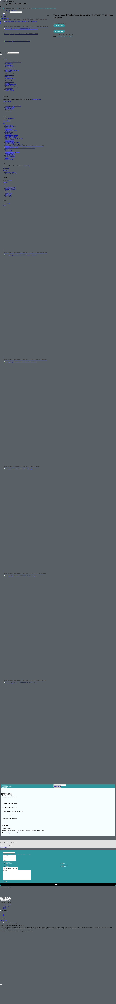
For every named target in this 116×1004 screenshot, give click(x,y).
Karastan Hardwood (9, 75)
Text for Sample (57, 786)
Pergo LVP (7, 148)
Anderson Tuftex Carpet (10, 187)
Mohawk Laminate (9, 108)
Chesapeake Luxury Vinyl (11, 130)
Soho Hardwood (8, 89)
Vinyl (4, 123)
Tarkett (6, 158)
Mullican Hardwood (9, 82)
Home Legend (8, 71)
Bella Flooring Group (10, 127)
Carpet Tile (9, 180)
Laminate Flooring (11, 118)
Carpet (4, 184)
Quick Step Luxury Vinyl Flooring (12, 152)
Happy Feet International (10, 137)
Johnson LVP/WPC (9, 139)
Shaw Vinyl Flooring (9, 154)
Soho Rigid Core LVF (10, 155)
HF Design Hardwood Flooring (12, 70)
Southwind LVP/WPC (10, 156)
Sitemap (4, 907)
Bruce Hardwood (9, 65)
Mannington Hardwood (10, 78)
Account (5, 14)
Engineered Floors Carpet (10, 189)
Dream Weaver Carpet (10, 188)
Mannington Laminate (10, 107)
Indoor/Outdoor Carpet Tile (11, 173)
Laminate (5, 103)
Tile (64, 863)
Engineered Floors (9, 132)
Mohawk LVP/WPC (9, 143)
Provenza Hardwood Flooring (11, 86)
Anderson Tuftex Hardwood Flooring (13, 62)
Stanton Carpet (8, 196)
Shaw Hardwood (9, 88)
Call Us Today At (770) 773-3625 (10, 10)
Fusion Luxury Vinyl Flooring (11, 135)
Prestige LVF (8, 149)
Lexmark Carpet (8, 190)
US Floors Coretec (9, 159)
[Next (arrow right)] (1, 984)
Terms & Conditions (7, 904)
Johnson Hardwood (9, 73)
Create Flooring (8, 69)
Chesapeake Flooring (9, 67)
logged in (10, 832)
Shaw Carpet (8, 195)
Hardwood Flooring (36, 99)
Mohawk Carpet (8, 193)
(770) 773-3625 (4, 847)
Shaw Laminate (8, 110)
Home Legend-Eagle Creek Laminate (13, 106)
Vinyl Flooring (26, 165)
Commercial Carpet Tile (10, 172)
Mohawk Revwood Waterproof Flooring (14, 144)
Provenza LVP (8, 150)
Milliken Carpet (8, 192)
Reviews (4, 908)
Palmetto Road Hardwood (10, 84)
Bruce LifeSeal (8, 129)
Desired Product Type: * (8, 862)
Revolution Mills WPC (10, 153)
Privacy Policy (6, 906)
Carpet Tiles (5, 170)
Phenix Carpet (8, 194)
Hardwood (5, 59)
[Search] (4, 13)
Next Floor (7, 83)
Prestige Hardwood (9, 85)
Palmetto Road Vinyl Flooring (11, 147)
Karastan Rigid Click (9, 141)
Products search (6, 12)
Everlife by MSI (8, 133)
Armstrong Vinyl (9, 125)
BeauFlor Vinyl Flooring (10, 126)
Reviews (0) (4, 787)
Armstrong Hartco (9, 63)
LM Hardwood (8, 76)
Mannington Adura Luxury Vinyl (12, 142)
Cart (5, 16)
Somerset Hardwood (9, 90)
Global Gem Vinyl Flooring (11, 136)
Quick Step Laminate (9, 109)
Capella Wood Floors (9, 66)
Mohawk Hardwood (9, 80)
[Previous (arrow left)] (0, 984)
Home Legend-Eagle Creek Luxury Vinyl (14, 138)
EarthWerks (7, 131)
